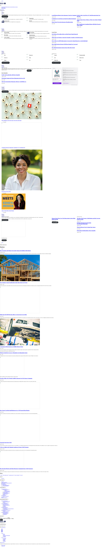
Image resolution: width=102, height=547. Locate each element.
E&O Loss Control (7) (6, 504)
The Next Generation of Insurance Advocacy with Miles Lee (14, 81)
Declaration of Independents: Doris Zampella (86, 230)
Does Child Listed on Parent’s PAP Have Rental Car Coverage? (65, 44)
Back (3, 12)
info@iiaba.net (3, 527)
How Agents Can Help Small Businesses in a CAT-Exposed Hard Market (14, 410)
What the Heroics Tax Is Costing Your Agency (86, 227)
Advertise (4, 536)
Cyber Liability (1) (5, 492)
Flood (30, 57)
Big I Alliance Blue (5, 475)
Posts (1, 475)
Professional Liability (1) (6, 489)
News (2, 11)
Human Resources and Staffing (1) (6, 510)
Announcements (31, 18)
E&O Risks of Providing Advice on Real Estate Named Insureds (65, 34)
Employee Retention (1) (6, 511)
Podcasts (3, 65)
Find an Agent (3, 7)
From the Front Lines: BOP (6, 191)
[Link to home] (2, 9)
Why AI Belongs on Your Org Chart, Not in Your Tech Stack (11, 120)
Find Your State (3, 8)
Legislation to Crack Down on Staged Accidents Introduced (64, 18)
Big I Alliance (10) (4, 484)
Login (2, 242)
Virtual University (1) (4, 482)
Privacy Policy (3, 545)
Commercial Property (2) (6, 493)
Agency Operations (6, 32)
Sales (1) (4, 502)
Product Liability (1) (7, 491)
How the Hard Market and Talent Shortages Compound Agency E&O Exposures (16, 468)
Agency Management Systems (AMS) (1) (8, 508)
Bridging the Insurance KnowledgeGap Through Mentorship (84, 223)
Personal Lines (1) (4, 495)
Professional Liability (82, 55)
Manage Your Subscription (6, 535)
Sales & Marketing (31, 32)
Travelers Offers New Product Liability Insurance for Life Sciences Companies (16, 378)
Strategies (3, 28)
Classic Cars (5, 57)
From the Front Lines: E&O (6, 442)
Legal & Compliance (7, 37)
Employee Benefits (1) (4, 497)
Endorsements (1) (5, 513)
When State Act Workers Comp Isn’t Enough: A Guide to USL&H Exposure (67, 37)
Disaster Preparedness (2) (6, 505)
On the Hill (5, 18)
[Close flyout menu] (0, 5)
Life (29, 60)
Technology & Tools (31, 37)
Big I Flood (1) (3, 483)
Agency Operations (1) (4, 503)
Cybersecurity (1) (5, 509)
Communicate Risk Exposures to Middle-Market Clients (11, 346)
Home (2, 533)
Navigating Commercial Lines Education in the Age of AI (13, 78)
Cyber (80, 60)
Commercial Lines (11, 475)
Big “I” (4, 534)
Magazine (4, 541)
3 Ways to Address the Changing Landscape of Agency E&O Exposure (14, 447)
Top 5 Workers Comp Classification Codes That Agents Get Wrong (13, 282)
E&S (55, 57)
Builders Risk (56, 60)
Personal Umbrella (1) (6, 496)
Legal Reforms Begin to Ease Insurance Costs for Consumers (64, 15)
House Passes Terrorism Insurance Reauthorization (62, 22)
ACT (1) (3, 481)
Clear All (21, 475)
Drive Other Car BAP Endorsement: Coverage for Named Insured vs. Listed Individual (69, 40)
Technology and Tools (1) (5, 507)
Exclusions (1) (5, 514)
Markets (4, 540)
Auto (4, 55)
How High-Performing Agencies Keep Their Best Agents (63, 47)
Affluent (5, 60)
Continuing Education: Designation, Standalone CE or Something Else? (13, 147)
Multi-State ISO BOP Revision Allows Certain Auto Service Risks (13, 314)
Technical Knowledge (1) (5, 512)
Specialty (55, 55)
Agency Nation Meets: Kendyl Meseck (8, 210)
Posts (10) (3, 478)
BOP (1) (4, 494)
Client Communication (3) (6, 501)
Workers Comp (81, 57)
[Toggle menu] (4, 244)
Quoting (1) (4, 506)
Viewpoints (3, 88)
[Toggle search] (1, 244)
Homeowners (31, 55)
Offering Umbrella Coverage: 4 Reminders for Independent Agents (13, 352)
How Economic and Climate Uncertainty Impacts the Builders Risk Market (15, 250)
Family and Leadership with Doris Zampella (11, 74)
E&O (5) (6, 490)
